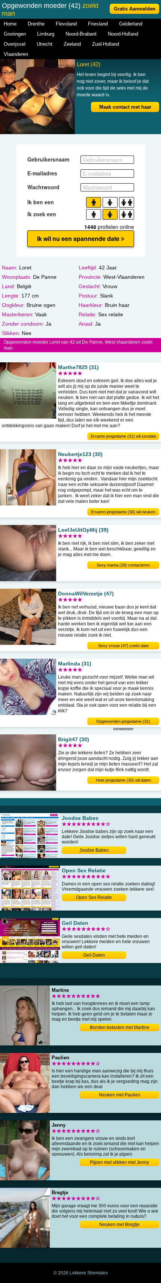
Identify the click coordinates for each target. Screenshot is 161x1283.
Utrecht (44, 44)
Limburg (45, 34)
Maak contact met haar (125, 107)
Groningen (15, 34)
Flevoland (66, 24)
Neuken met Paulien (119, 1095)
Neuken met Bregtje (119, 1224)
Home (10, 24)
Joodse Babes (94, 850)
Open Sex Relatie (94, 897)
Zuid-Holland (105, 44)
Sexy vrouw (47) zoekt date (123, 645)
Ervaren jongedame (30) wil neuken (123, 512)
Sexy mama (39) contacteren (123, 565)
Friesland (98, 24)
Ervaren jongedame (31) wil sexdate (123, 436)
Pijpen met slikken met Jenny (119, 1162)
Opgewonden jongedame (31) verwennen (123, 722)
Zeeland (72, 44)
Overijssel (14, 44)
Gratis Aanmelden (134, 9)
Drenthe (36, 24)
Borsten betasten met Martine (119, 1027)
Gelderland (130, 24)
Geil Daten (94, 955)
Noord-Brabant (81, 34)
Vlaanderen (16, 54)
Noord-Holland (123, 34)
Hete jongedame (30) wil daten (123, 780)
